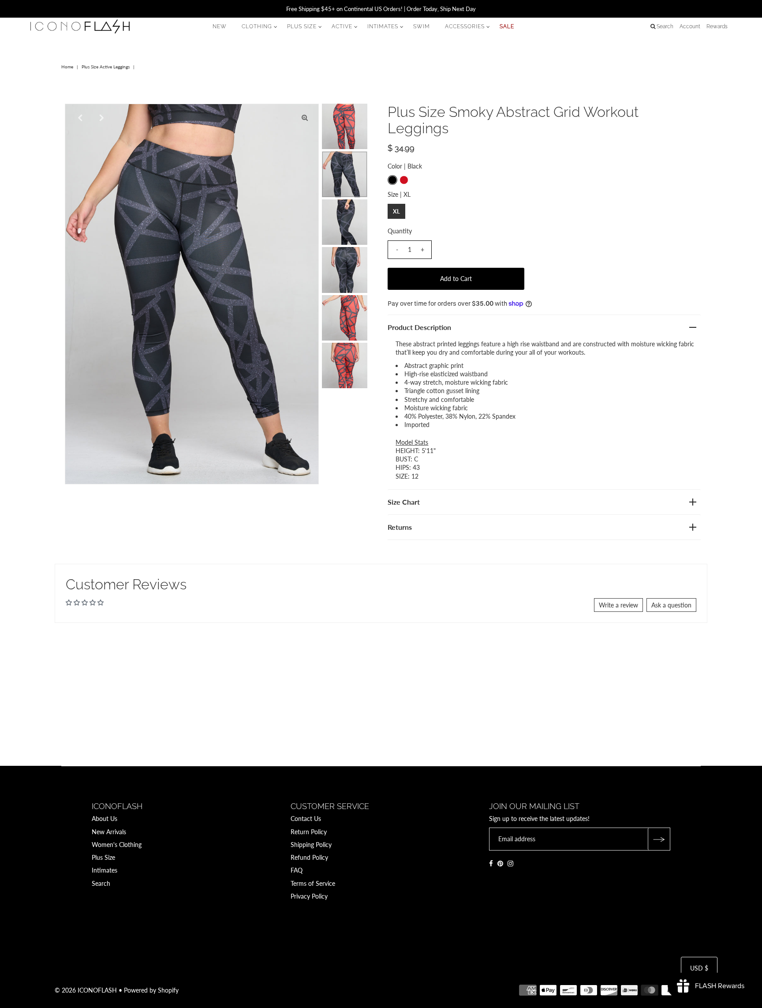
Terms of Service (313, 883)
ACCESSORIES (465, 26)
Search (101, 883)
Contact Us (306, 818)
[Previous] (79, 117)
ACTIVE (342, 26)
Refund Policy (309, 857)
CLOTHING (257, 26)
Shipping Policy (311, 844)
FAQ (297, 870)
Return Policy (309, 832)
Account (690, 26)
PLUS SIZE (302, 26)
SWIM (421, 26)
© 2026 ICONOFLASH (86, 990)
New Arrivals (109, 832)
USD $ (699, 968)
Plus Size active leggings (106, 66)
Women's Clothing (117, 844)
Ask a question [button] (671, 605)
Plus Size (103, 857)
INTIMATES (382, 26)
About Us (104, 818)
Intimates (104, 870)
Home (67, 66)
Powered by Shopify (151, 990)
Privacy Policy (309, 896)
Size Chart (404, 502)
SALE (507, 26)
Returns (400, 527)
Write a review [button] (618, 605)
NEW (220, 26)
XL (396, 211)
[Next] (100, 117)
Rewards (717, 26)
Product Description (419, 327)
